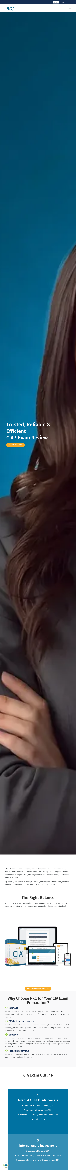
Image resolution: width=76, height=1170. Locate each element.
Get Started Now (16, 445)
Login (56, 2)
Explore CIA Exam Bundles (38, 988)
